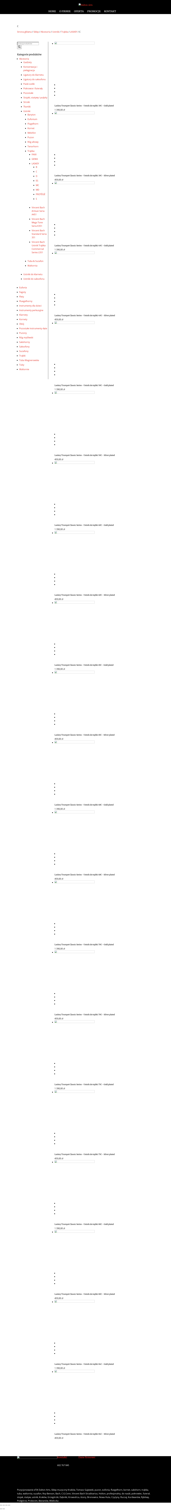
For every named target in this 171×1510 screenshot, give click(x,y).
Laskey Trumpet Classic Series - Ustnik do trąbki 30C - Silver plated (85, 175)
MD (37, 189)
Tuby (21, 364)
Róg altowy (33, 141)
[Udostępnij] (6, 1505)
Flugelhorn (33, 123)
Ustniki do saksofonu (33, 278)
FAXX (34, 154)
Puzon (31, 137)
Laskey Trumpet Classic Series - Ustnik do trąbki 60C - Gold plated (84, 525)
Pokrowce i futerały (33, 88)
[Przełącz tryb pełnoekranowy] (4, 1505)
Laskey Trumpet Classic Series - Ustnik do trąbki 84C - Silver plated (85, 1434)
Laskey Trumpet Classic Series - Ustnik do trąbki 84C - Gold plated (84, 1364)
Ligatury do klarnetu (33, 74)
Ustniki (55, 31)
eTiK (36, 1489)
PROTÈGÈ (40, 194)
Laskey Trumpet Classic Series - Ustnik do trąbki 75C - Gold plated (84, 1084)
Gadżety (27, 62)
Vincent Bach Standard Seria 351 (39, 234)
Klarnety (23, 314)
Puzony (23, 333)
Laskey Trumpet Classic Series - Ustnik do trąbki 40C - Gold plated (84, 245)
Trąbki (22, 355)
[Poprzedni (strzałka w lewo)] (1, 1508)
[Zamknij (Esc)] (9, 1505)
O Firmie (65, 11)
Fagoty (22, 292)
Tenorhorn (33, 146)
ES (37, 180)
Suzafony (23, 351)
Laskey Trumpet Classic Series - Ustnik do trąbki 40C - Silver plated (85, 315)
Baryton (32, 114)
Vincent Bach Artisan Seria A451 (38, 211)
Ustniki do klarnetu (32, 274)
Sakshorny (24, 342)
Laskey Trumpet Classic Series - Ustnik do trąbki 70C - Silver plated (85, 1014)
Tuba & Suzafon (35, 261)
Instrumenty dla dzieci (30, 305)
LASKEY (73, 31)
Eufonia (23, 287)
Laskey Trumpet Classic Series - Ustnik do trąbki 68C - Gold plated (84, 805)
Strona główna (24, 31)
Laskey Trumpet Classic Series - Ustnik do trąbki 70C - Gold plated (84, 944)
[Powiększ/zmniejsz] (1, 1505)
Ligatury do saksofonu (34, 79)
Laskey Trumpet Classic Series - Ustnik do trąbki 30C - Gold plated (84, 105)
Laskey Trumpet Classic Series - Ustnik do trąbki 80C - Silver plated (85, 1294)
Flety (21, 296)
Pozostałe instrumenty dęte (33, 328)
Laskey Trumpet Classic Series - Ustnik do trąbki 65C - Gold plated (84, 665)
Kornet (31, 128)
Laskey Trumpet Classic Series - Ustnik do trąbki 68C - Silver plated (85, 874)
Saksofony (24, 346)
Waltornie (24, 369)
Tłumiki (27, 106)
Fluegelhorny (25, 301)
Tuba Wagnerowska (29, 360)
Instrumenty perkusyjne (31, 310)
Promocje (94, 11)
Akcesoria (45, 31)
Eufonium (32, 119)
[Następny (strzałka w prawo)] (4, 1508)
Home (52, 11)
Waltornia (32, 265)
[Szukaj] (19, 47)
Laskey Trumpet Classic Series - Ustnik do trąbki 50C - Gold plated (84, 385)
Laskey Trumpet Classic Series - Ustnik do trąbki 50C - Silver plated (85, 455)
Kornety (23, 319)
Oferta (79, 11)
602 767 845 (63, 1465)
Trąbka (64, 31)
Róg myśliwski (26, 337)
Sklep (36, 31)
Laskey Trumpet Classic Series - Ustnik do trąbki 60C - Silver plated (85, 595)
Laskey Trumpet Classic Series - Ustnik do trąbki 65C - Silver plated (84, 735)
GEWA (35, 159)
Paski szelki (29, 83)
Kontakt (110, 11)
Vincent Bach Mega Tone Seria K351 (38, 222)
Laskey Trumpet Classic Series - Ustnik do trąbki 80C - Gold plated (84, 1224)
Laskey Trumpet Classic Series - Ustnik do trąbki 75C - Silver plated (85, 1154)
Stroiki (26, 102)
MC (37, 185)
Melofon (32, 132)
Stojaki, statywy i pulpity (35, 97)
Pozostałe (28, 93)
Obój (21, 323)
